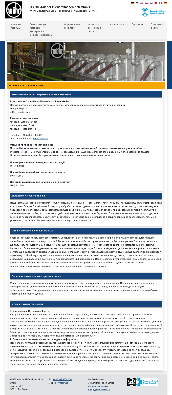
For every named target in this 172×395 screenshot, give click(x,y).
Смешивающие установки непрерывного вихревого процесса (41, 29)
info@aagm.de (40, 138)
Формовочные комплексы (72, 26)
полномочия (117, 24)
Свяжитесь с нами (157, 26)
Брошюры (137, 24)
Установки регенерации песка (95, 28)
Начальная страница (15, 26)
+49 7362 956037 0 (62, 379)
